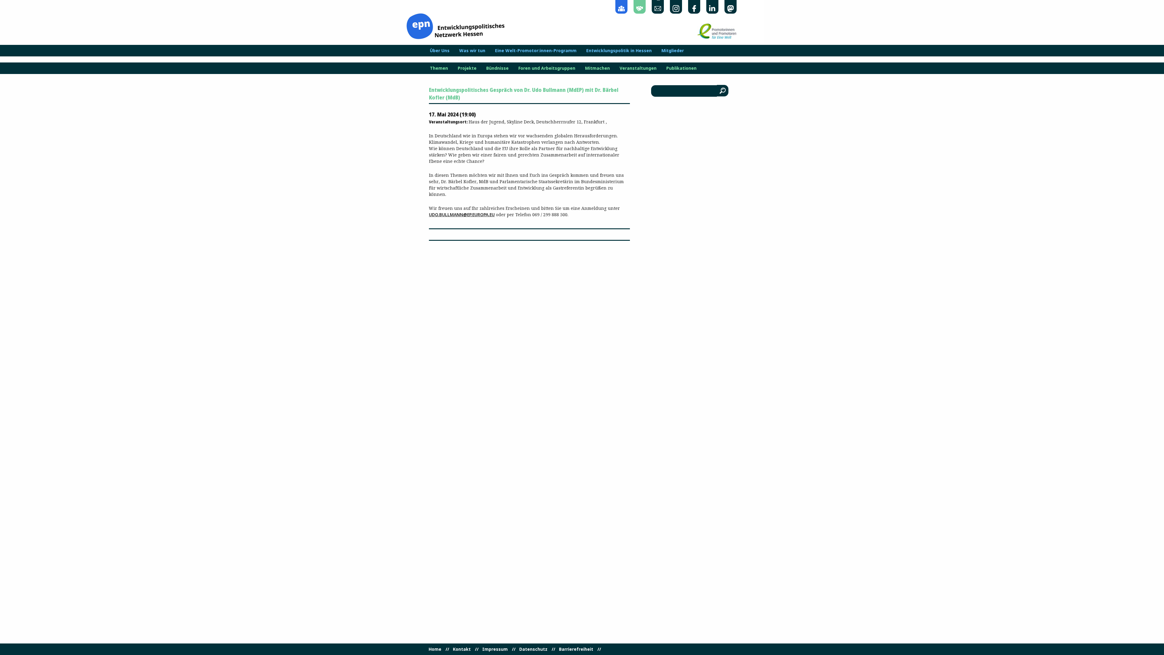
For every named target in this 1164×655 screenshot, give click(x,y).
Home (435, 649)
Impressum (495, 649)
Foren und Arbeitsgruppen (546, 68)
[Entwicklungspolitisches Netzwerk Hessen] (455, 26)
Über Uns (440, 51)
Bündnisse (497, 68)
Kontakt (462, 649)
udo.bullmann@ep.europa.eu (462, 214)
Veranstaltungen (638, 68)
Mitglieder (672, 51)
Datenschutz (533, 649)
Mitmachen (597, 68)
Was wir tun (472, 51)
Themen (439, 68)
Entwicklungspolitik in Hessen (619, 51)
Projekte (467, 68)
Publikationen (681, 68)
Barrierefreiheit (576, 649)
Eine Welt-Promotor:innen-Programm (536, 51)
